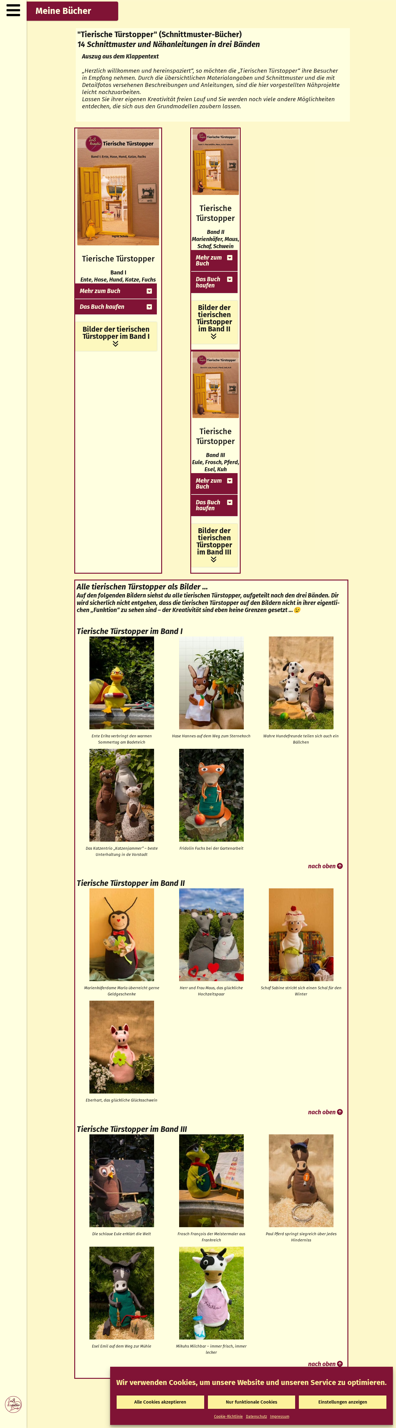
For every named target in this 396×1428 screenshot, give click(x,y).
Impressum (279, 1416)
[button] (116, 291)
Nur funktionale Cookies (251, 1402)
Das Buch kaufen (102, 306)
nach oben (322, 866)
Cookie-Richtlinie (228, 1416)
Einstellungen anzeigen (342, 1402)
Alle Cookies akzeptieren (160, 1402)
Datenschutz (256, 1416)
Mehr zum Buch (100, 291)
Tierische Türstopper (118, 259)
